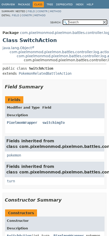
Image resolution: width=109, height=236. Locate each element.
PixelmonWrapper (22, 123)
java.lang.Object (17, 48)
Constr (42, 11)
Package (24, 4)
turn (11, 181)
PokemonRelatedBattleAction (45, 73)
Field (31, 11)
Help (90, 4)
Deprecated (64, 4)
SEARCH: (55, 22)
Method (55, 11)
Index (80, 4)
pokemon (14, 155)
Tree (50, 4)
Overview (8, 4)
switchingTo (53, 123)
